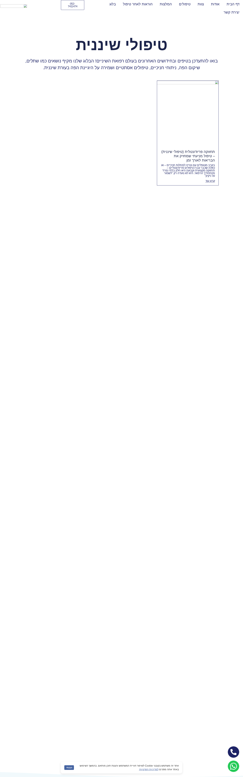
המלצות (166, 4)
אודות (215, 4)
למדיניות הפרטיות (149, 769)
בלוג (112, 4)
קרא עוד (210, 181)
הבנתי (69, 767)
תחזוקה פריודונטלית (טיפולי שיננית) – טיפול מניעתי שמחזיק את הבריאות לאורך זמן (188, 156)
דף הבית (233, 4)
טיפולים (185, 4)
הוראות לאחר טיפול (138, 4)
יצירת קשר (231, 12)
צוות (201, 4)
